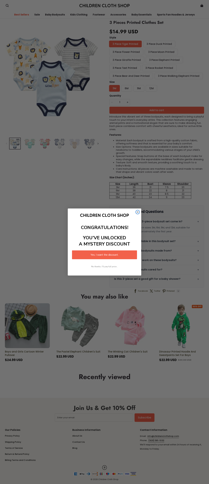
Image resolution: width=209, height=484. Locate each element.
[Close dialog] (138, 212)
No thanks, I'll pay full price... (104, 266)
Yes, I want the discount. (104, 255)
